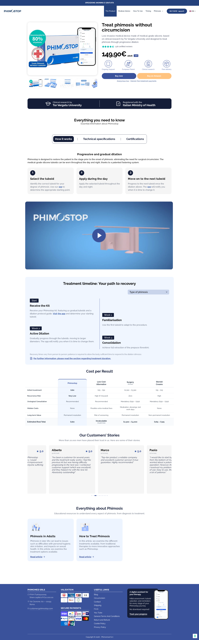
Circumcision (99, 598)
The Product (110, 11)
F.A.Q (96, 609)
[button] (192, 11)
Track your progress (138, 614)
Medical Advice (124, 11)
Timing (148, 11)
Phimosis (157, 11)
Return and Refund (102, 620)
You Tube (98, 613)
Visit (55, 313)
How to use (138, 11)
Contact (97, 602)
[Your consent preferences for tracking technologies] (195, 636)
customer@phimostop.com (41, 608)
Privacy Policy (100, 627)
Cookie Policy (99, 623)
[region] (62, 55)
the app (61, 313)
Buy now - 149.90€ (177, 11)
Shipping (97, 605)
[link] (51, 469)
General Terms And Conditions (107, 616)
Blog (96, 594)
